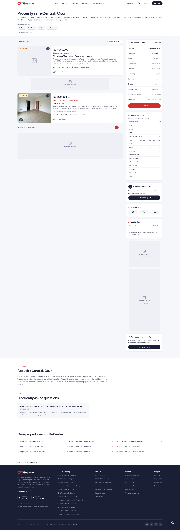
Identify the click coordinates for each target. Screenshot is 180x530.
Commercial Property (135, 136)
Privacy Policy (51, 524)
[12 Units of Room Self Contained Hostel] (70, 60)
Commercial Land (134, 158)
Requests (85, 3)
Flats (130, 125)
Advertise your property (133, 475)
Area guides (99, 496)
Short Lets (31, 28)
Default (114, 42)
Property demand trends (103, 482)
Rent (64, 3)
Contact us (158, 482)
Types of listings (130, 479)
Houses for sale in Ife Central (67, 496)
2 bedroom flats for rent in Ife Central (70, 500)
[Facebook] (147, 524)
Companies (74, 3)
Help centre (158, 479)
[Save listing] (48, 48)
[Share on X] (144, 212)
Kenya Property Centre (25, 506)
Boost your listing (131, 486)
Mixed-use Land (133, 165)
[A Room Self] (70, 108)
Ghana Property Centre (41, 506)
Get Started (143, 347)
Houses (131, 129)
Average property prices (103, 486)
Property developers (102, 479)
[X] (151, 524)
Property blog (100, 493)
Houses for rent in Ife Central (67, 489)
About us (157, 475)
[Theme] (139, 3)
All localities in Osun (25, 32)
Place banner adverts (132, 493)
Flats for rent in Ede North (66, 507)
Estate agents (100, 475)
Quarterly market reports (104, 489)
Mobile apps (158, 486)
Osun (26, 462)
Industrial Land (133, 162)
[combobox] (149, 48)
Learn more (23, 491)
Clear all (158, 42)
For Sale (41, 28)
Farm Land (132, 169)
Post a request (145, 198)
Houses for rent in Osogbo (67, 475)
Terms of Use (62, 524)
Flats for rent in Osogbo (66, 479)
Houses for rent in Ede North (67, 504)
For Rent (21, 28)
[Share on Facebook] (133, 212)
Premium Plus (129, 482)
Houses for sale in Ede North (67, 511)
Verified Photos (130, 489)
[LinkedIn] (156, 524)
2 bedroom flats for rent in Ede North (70, 514)
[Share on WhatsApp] (155, 212)
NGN (131, 3)
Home (19, 462)
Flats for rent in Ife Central (66, 493)
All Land (131, 176)
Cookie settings (73, 524)
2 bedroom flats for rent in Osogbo (70, 486)
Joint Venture (52, 28)
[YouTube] (160, 524)
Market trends (97, 3)
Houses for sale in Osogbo (67, 482)
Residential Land (134, 154)
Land (130, 132)
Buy (56, 3)
